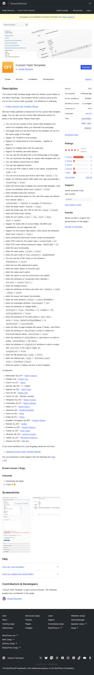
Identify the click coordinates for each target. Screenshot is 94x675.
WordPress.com (10, 635)
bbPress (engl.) (9, 643)
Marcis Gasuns (31, 375)
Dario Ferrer (26, 389)
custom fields (86, 119)
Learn (50, 616)
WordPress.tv (55, 628)
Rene (21, 413)
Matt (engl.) (8, 639)
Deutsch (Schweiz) (16, 658)
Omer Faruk (25, 431)
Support (88, 79)
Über (4, 616)
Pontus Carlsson (29, 427)
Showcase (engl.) (32, 616)
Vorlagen (29, 628)
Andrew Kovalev (29, 434)
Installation (32, 79)
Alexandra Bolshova (29, 437)
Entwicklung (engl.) (56, 624)
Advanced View (71, 135)
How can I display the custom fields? (18, 574)
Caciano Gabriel (38, 420)
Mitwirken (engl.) (78, 616)
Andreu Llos (23, 379)
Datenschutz (7, 628)
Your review (70, 177)
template (88, 128)
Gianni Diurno (24, 406)
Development (48, 79)
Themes (28, 620)
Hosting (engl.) (8, 624)
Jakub (22, 382)
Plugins (28, 624)
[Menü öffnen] (90, 3)
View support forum (73, 205)
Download (86, 67)
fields (84, 123)
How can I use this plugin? (13, 567)
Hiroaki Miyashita (25, 69)
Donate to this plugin (73, 227)
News (4, 620)
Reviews (19, 79)
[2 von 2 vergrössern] (57, 499)
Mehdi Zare (23, 393)
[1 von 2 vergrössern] (27, 499)
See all (89, 177)
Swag (74, 628)
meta (89, 123)
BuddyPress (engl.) (11, 648)
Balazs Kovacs (30, 400)
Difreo (22, 417)
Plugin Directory (8, 10)
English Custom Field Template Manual (22, 106)
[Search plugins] (26, 24)
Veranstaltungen (78, 620)
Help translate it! (68, 17)
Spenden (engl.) (79, 624)
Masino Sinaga (29, 403)
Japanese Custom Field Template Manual (23, 451)
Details (7, 79)
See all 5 (88, 113)
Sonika (24, 424)
